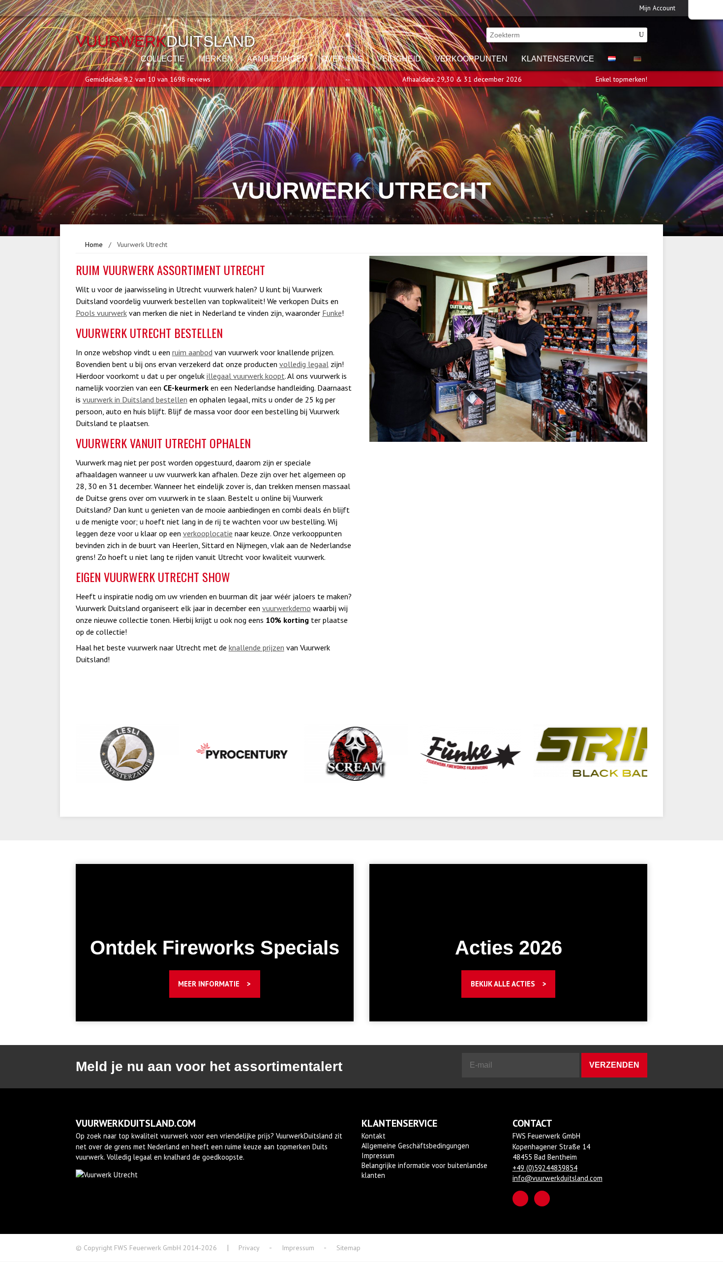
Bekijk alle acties (503, 983)
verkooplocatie (208, 533)
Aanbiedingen (277, 59)
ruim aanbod (192, 352)
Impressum (378, 1155)
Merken (216, 59)
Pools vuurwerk (101, 313)
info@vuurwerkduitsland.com (557, 1178)
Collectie (163, 59)
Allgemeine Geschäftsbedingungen (415, 1145)
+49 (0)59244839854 (544, 1167)
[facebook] (520, 1198)
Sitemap (348, 1247)
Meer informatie (209, 983)
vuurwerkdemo (286, 608)
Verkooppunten (471, 59)
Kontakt (374, 1135)
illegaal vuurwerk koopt (246, 376)
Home (94, 244)
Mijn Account (657, 8)
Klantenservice (557, 59)
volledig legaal (304, 364)
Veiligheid (399, 59)
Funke (332, 313)
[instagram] (542, 1198)
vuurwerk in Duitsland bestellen (135, 399)
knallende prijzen (256, 647)
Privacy (249, 1247)
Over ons (342, 59)
